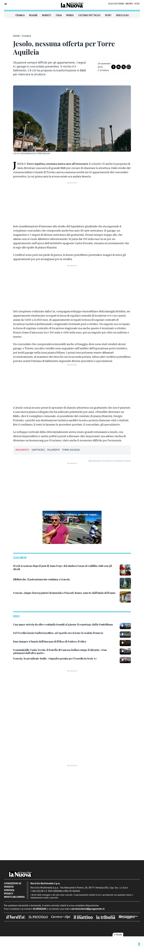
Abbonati (129, 4)
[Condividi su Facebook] (113, 67)
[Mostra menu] (5, 4)
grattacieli (38, 449)
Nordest (46, 15)
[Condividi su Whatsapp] (128, 67)
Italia (59, 15)
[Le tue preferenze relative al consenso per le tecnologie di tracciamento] (139, 944)
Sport (108, 15)
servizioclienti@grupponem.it (87, 908)
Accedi (137, 4)
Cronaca (20, 15)
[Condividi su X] (123, 67)
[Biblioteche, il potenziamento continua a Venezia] (125, 583)
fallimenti (53, 449)
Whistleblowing (14, 896)
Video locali (122, 15)
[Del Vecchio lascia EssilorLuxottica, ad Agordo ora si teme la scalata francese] (125, 634)
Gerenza (9, 890)
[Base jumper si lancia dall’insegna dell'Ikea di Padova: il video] (125, 643)
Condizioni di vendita (12, 885)
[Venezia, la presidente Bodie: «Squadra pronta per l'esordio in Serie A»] (125, 660)
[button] (72, 527)
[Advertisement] (72, 24)
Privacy (8, 893)
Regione (33, 15)
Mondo (70, 15)
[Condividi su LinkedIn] (118, 67)
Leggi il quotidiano (116, 4)
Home (16, 35)
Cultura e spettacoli (89, 15)
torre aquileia (71, 449)
